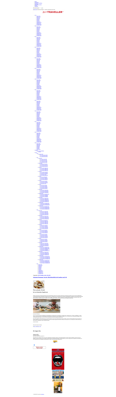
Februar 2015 (39, 27)
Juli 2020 (38, 84)
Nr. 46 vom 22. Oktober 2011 (44, 200)
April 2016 (38, 39)
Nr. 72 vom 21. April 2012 (44, 227)
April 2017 (38, 50)
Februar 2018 (39, 59)
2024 (35, 121)
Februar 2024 (39, 123)
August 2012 (40, 242)
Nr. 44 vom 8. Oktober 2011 (44, 199)
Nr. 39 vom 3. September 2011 (44, 194)
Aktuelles (42, 275)
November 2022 (39, 109)
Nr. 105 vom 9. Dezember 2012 (44, 261)
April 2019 (38, 71)
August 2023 (38, 117)
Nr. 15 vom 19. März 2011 (44, 169)
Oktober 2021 (39, 97)
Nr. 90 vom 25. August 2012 (44, 245)
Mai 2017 (38, 51)
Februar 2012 (40, 215)
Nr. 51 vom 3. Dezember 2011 (44, 206)
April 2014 (38, 18)
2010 (37, 153)
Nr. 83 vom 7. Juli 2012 (43, 239)
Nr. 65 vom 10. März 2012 (44, 221)
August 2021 (38, 96)
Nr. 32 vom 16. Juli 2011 (43, 186)
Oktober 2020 (39, 87)
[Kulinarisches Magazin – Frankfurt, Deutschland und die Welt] (34, 9)
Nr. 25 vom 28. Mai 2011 (44, 179)
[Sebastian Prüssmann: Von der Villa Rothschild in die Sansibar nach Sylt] (38, 288)
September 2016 (39, 43)
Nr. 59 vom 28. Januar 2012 (44, 214)
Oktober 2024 (39, 129)
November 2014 (39, 24)
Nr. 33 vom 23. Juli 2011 (43, 187)
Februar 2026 (39, 144)
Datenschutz (36, 2)
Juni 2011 (40, 180)
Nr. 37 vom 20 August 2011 (44, 191)
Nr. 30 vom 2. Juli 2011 (43, 185)
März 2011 (40, 167)
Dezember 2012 (41, 259)
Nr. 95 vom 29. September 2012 (45, 250)
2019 (35, 68)
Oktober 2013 (41, 271)
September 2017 (39, 54)
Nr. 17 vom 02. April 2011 (44, 172)
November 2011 (41, 202)
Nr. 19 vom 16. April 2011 (44, 173)
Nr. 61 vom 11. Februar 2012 (44, 217)
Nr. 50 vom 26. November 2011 (44, 204)
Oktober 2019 (39, 76)
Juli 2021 (38, 95)
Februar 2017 (39, 48)
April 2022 (38, 103)
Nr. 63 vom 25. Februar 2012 (44, 218)
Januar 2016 (38, 37)
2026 (35, 142)
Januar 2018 (38, 58)
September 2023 (39, 118)
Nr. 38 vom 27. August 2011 (44, 192)
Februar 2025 (39, 133)
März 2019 (38, 70)
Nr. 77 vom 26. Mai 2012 (44, 232)
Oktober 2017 (39, 55)
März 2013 (40, 266)
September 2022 (39, 107)
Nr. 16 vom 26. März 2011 (44, 170)
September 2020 (39, 86)
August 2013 (40, 270)
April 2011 (40, 171)
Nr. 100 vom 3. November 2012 (45, 256)
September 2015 (39, 33)
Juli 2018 (38, 63)
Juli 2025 (38, 137)
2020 (39, 275)
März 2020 (38, 81)
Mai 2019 (38, 72)
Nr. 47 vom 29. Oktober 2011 (44, 201)
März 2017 (38, 49)
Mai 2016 (38, 40)
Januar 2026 (38, 143)
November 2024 (39, 130)
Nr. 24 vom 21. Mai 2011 (44, 178)
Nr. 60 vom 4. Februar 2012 (44, 216)
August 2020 (38, 85)
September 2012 (41, 246)
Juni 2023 (38, 115)
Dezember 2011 (41, 205)
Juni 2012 (40, 233)
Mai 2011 (40, 176)
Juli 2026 (38, 148)
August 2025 (38, 138)
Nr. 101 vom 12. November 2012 (45, 257)
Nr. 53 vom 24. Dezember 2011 (44, 208)
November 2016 (39, 45)
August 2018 (38, 64)
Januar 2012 (40, 210)
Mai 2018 (38, 61)
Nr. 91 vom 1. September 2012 (44, 247)
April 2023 (38, 114)
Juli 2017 (38, 52)
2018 (35, 57)
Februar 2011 (40, 163)
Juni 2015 (38, 30)
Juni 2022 (38, 105)
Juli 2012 (40, 238)
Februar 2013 (40, 265)
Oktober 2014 (39, 23)
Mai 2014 (38, 19)
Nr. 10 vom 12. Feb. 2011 (44, 164)
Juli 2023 (38, 116)
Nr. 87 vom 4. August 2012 (44, 243)
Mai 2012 (40, 229)
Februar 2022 (39, 101)
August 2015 (38, 32)
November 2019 (39, 77)
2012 (37, 209)
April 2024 (38, 124)
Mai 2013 (40, 267)
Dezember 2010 (41, 154)
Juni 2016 (38, 41)
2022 (35, 100)
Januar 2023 (38, 111)
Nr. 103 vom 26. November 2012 (45, 258)
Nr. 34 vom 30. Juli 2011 (43, 188)
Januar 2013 (40, 264)
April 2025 (38, 135)
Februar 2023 (39, 112)
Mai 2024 (38, 125)
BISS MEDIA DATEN (38, 4)
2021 (35, 89)
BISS (36, 9)
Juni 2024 (38, 126)
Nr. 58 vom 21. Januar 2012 (44, 213)
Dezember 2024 (39, 131)
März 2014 (38, 17)
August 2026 (38, 149)
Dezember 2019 (39, 78)
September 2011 (41, 193)
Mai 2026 (38, 146)
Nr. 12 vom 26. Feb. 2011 (44, 166)
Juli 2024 (38, 127)
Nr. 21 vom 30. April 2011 (44, 175)
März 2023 (38, 113)
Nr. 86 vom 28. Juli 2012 (43, 241)
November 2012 (41, 255)
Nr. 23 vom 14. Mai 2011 (44, 177)
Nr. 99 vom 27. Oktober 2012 (44, 254)
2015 (35, 25)
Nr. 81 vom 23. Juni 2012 (44, 236)
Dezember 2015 (39, 35)
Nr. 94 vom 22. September (44, 249)
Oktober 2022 (39, 108)
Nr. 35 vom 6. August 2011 (44, 190)
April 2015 (38, 29)
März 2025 (38, 134)
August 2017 (38, 53)
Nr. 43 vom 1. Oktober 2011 (44, 198)
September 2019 (39, 75)
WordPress (42, 394)
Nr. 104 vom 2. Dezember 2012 (44, 260)
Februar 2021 (39, 91)
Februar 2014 (39, 16)
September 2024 (39, 128)
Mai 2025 (38, 136)
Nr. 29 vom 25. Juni (43, 183)
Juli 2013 (40, 269)
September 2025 (39, 139)
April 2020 (38, 82)
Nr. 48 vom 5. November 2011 (44, 203)
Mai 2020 (48, 275)
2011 (37, 157)
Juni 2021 (38, 94)
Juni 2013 (40, 268)
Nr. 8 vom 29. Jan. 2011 (43, 162)
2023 (35, 110)
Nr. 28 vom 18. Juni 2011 (44, 182)
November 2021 (39, 98)
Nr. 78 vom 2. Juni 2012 (43, 234)
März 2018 (38, 60)
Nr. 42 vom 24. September (44, 196)
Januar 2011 (40, 158)
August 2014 (38, 21)
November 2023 (39, 119)
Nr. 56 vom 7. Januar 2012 (44, 212)
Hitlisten (40, 151)
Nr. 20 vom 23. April (43, 174)
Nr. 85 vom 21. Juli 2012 (43, 240)
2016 (35, 36)
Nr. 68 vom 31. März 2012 (44, 223)
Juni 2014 (38, 20)
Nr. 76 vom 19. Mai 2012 (44, 231)
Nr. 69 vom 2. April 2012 (44, 225)
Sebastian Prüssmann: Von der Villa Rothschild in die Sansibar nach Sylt (50, 277)
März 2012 (40, 219)
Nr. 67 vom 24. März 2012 (44, 222)
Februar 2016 (39, 38)
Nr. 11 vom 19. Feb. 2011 (44, 165)
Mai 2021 (38, 93)
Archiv (36, 152)
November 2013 (41, 272)
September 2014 (39, 22)
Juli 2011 (40, 184)
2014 (35, 15)
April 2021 (38, 92)
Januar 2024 (38, 122)
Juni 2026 (38, 147)
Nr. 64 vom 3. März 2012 (44, 220)
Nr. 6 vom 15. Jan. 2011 (43, 160)
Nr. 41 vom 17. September (44, 195)
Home (36, 1)
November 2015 (39, 34)
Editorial (36, 5)
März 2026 (38, 145)
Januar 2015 (38, 26)
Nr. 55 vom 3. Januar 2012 (44, 211)
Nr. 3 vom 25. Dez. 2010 (43, 156)
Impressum (36, 6)
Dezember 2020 (39, 88)
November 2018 (39, 66)
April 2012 (40, 224)
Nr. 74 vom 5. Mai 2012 (43, 230)
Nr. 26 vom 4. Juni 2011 (43, 181)
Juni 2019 (38, 73)
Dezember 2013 (41, 273)
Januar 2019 (38, 69)
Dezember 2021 (39, 99)
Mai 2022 (38, 104)
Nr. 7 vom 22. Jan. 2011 (43, 161)
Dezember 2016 (39, 46)
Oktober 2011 (40, 197)
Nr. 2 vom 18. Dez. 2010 (43, 155)
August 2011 (40, 189)
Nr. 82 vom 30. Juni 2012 (44, 237)
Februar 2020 (39, 80)
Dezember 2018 (39, 67)
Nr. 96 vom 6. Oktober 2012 (44, 252)
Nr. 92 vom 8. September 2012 (44, 248)
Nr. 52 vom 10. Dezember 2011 (44, 207)
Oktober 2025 (39, 140)
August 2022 (38, 106)
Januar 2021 (38, 90)
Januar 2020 (38, 79)
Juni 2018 (38, 62)
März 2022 (38, 102)
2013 (37, 263)
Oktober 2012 (41, 251)
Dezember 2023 (39, 120)
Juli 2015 (38, 31)
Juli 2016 (38, 42)
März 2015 (38, 28)
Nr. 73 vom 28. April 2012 (44, 228)
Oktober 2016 (39, 44)
